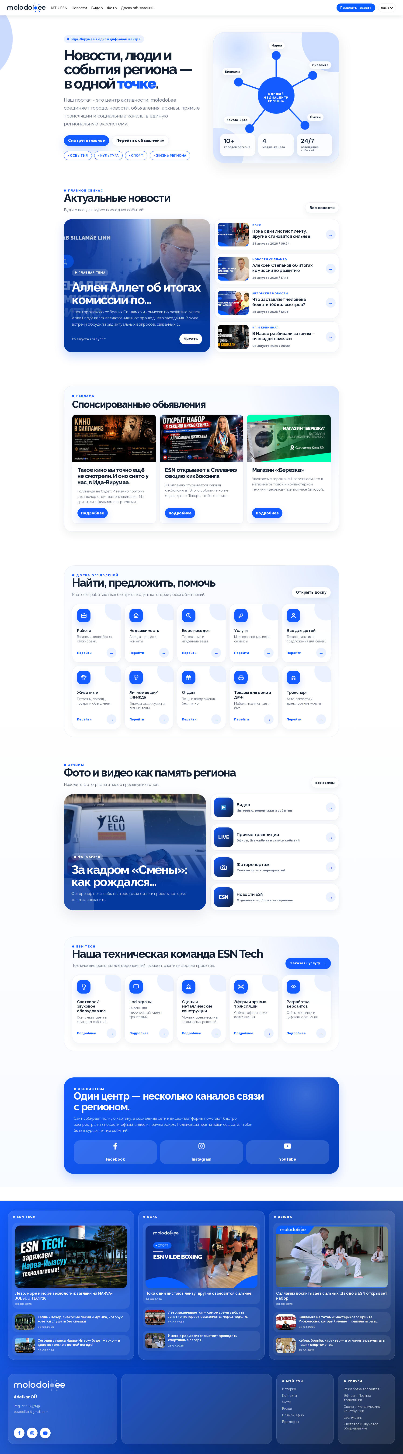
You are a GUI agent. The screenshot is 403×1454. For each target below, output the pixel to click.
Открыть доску (311, 592)
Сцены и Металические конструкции (362, 1409)
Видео (97, 8)
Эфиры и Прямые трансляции (357, 1398)
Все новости (322, 208)
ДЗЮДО (285, 1217)
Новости (79, 8)
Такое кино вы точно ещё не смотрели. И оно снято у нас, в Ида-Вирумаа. (112, 476)
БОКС (152, 1217)
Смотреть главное (86, 140)
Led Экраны (353, 1417)
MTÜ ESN (59, 8)
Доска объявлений (137, 8)
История (289, 1389)
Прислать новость (356, 8)
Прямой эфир (293, 1415)
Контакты (289, 1395)
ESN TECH (26, 1217)
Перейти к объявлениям (140, 140)
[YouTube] (45, 1433)
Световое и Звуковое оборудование (361, 1426)
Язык (385, 8)
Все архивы (325, 782)
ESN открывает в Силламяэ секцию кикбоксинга (201, 473)
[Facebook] (19, 1433)
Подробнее (92, 513)
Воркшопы (290, 1422)
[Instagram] (32, 1433)
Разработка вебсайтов (361, 1389)
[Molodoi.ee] (39, 1385)
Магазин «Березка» (278, 470)
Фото (112, 8)
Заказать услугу (308, 963)
